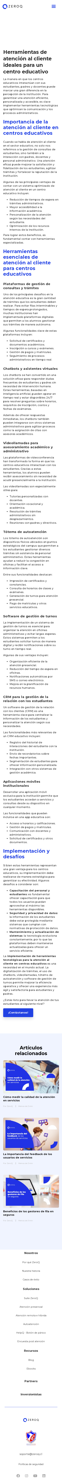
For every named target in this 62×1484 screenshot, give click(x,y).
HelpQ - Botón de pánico (31, 1332)
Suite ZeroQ (31, 1298)
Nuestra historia (31, 1271)
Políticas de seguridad (30, 1464)
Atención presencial (31, 1306)
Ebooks (31, 1368)
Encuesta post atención (31, 1341)
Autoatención (31, 1324)
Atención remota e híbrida (31, 1315)
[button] (29, 6)
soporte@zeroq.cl (31, 1454)
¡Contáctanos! (18, 1012)
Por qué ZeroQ (31, 1262)
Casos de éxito (31, 1279)
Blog (31, 1360)
